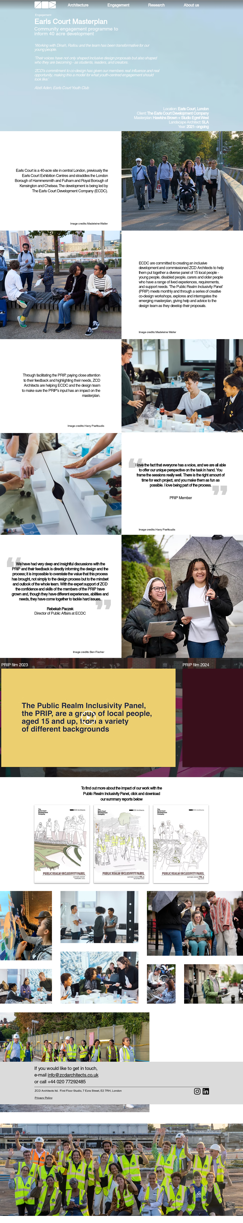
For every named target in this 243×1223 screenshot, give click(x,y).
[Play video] (88, 718)
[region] (45, 5)
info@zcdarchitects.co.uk (73, 1075)
